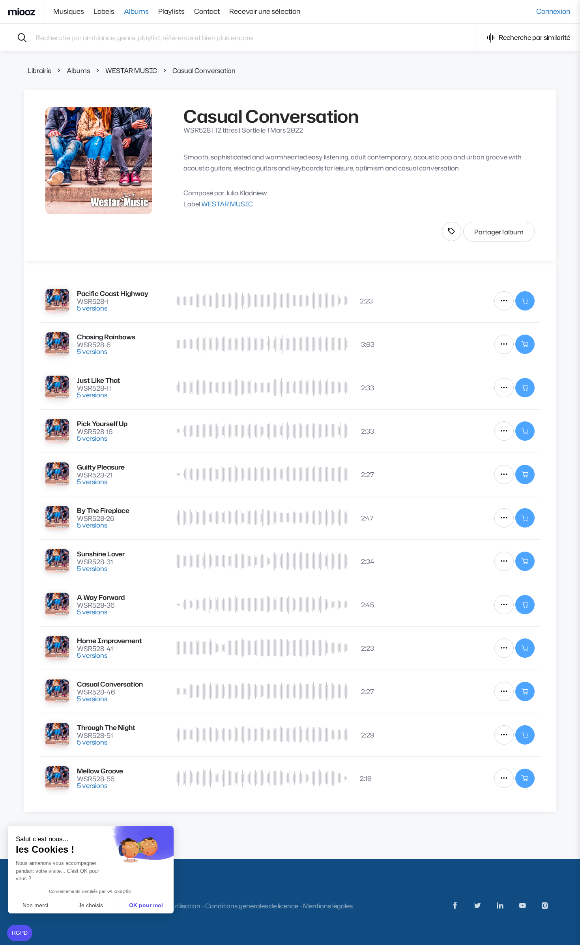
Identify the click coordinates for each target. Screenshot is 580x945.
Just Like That (98, 380)
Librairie (39, 70)
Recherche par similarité (534, 37)
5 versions (92, 308)
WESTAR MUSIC (131, 70)
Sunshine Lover (101, 553)
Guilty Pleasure (101, 467)
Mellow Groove (100, 770)
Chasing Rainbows (106, 336)
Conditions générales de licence (251, 905)
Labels (104, 11)
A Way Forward (101, 597)
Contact (207, 11)
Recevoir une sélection (264, 11)
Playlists (171, 11)
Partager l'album (499, 231)
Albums (136, 11)
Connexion (553, 11)
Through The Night (106, 727)
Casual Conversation (204, 70)
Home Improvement (109, 640)
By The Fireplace (103, 510)
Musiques (68, 11)
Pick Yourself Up (102, 423)
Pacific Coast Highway (112, 293)
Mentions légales (328, 905)
